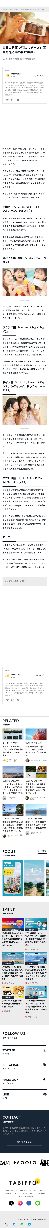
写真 (17, 581)
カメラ (9, 581)
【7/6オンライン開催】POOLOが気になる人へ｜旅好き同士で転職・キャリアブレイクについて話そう (36, 973)
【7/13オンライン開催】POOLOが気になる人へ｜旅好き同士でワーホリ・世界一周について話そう (12, 973)
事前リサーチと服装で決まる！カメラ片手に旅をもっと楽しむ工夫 (36, 825)
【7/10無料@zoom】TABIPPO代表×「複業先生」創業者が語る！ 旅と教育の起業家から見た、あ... (36, 939)
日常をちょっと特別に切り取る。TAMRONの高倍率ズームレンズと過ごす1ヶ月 (36, 788)
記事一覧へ (39, 75)
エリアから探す (10, 743)
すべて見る (42, 851)
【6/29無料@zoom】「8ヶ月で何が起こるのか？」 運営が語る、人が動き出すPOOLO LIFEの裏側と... (36, 1006)
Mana (44, 760)
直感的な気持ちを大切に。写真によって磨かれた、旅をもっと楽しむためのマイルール (13, 826)
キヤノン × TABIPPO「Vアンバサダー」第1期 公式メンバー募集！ (13, 751)
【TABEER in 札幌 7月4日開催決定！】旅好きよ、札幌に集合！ (12, 1003)
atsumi (9, 799)
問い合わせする (24, 1141)
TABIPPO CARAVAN (34, 743)
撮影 (23, 581)
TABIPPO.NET (16, 74)
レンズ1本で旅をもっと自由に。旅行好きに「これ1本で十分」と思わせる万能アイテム (13, 788)
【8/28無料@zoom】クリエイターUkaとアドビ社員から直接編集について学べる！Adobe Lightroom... (12, 939)
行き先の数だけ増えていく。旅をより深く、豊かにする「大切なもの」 (36, 751)
